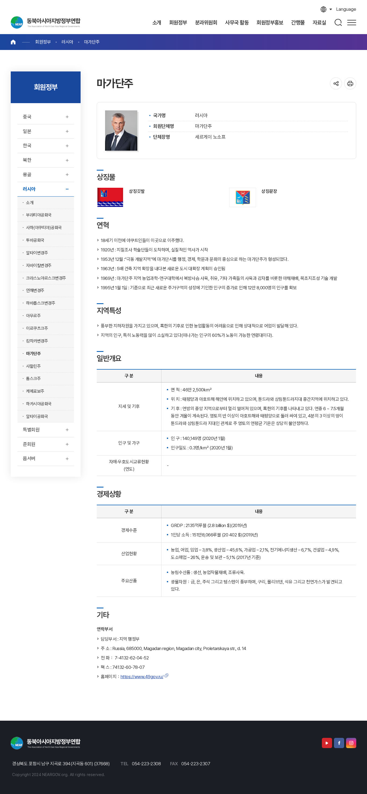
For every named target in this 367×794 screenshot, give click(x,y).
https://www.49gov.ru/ (142, 676)
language (346, 9)
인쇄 (350, 83)
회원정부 (43, 42)
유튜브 (327, 743)
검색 (338, 22)
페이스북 (339, 743)
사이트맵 (351, 22)
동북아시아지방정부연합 (46, 22)
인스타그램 (351, 743)
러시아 (67, 42)
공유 (336, 83)
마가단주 (92, 42)
